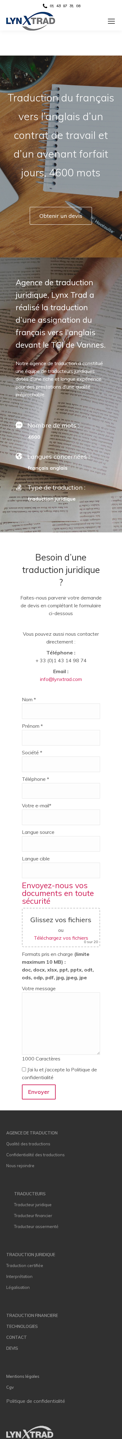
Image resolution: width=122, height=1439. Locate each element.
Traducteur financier (33, 1215)
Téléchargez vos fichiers (61, 938)
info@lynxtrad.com (61, 679)
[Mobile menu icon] (111, 21)
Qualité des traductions (28, 1143)
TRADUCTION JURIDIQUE (30, 1254)
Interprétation (19, 1276)
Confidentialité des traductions (35, 1154)
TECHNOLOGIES (22, 1326)
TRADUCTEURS (30, 1193)
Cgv (10, 1387)
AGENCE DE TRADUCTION (32, 1132)
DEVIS (12, 1348)
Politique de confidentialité (35, 1401)
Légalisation (18, 1287)
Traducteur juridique (33, 1204)
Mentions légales (22, 1376)
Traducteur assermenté (36, 1226)
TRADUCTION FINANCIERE (32, 1315)
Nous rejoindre (20, 1165)
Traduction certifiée (24, 1265)
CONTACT (16, 1337)
